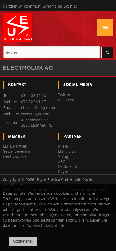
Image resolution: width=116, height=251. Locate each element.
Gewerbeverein (16, 151)
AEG (61, 161)
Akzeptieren (23, 241)
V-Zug (63, 156)
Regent (64, 171)
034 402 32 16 (33, 95)
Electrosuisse (14, 156)
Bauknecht (67, 166)
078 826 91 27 (33, 101)
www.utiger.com (35, 113)
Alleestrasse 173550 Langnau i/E (36, 122)
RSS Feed (66, 99)
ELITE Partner (15, 146)
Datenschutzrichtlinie (45, 225)
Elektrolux (67, 151)
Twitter (64, 94)
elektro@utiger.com (38, 107)
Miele (63, 146)
